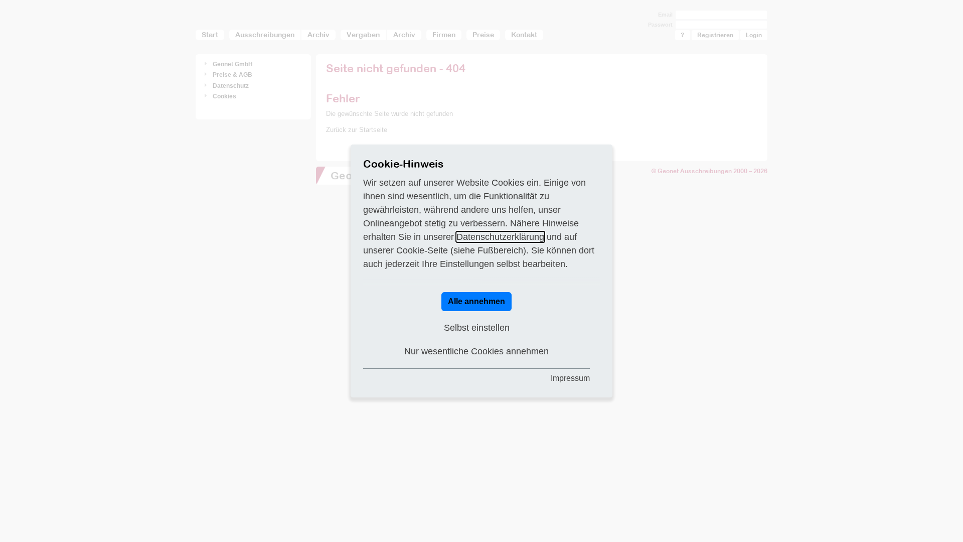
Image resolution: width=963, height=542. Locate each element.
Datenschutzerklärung (500, 237)
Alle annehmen (476, 301)
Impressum (570, 378)
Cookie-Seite (422, 250)
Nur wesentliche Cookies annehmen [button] (476, 351)
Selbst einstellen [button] (477, 328)
